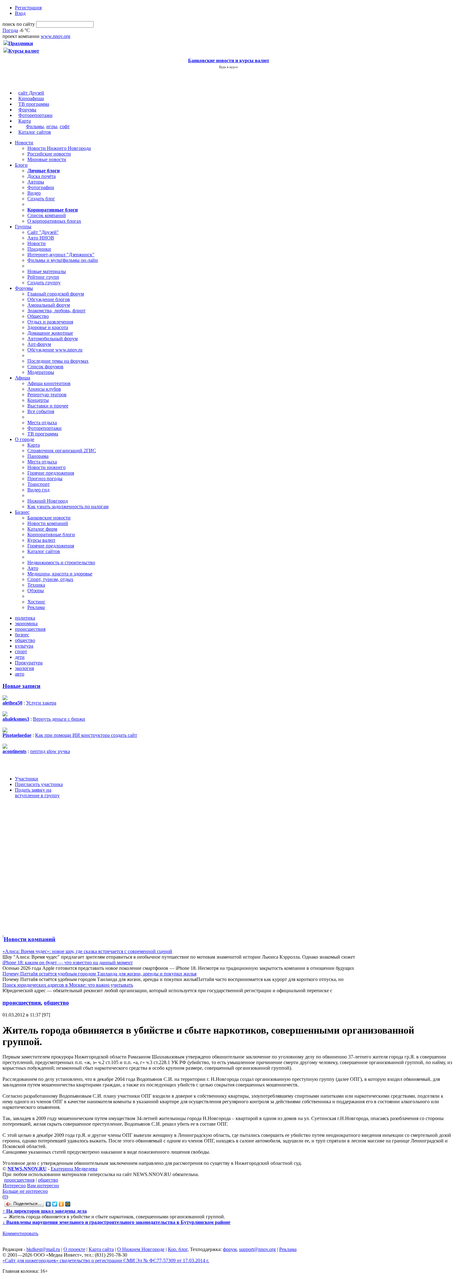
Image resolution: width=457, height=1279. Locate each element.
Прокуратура (29, 662)
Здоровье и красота (47, 327)
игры (51, 126)
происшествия (30, 629)
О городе (24, 439)
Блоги (21, 165)
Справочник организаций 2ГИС (61, 450)
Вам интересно (43, 1185)
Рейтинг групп (43, 277)
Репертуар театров (47, 394)
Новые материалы (46, 271)
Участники (26, 778)
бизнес (22, 634)
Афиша (22, 377)
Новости (24, 142)
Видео (34, 193)
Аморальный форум (48, 305)
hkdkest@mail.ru (43, 1249)
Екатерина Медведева (74, 1168)
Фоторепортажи (35, 115)
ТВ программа (33, 104)
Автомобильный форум (52, 338)
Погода (10, 30)
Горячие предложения (50, 473)
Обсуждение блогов (48, 299)
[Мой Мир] (68, 1204)
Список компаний (46, 215)
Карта (24, 120)
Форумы (27, 109)
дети (20, 657)
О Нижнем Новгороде (140, 1249)
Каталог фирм (42, 529)
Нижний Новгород (47, 501)
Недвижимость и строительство (61, 562)
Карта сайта (101, 1249)
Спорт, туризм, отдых (50, 579)
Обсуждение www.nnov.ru (54, 349)
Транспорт (38, 484)
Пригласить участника (39, 784)
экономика (26, 623)
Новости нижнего (46, 467)
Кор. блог (177, 1249)
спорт (21, 651)
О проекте (74, 1249)
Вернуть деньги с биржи (59, 719)
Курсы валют (41, 540)
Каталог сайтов (34, 132)
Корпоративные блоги (51, 534)
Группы (23, 226)
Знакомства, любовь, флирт (56, 310)
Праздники (39, 249)
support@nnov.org (257, 1249)
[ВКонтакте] (48, 1204)
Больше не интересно (25, 1191)
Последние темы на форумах (58, 361)
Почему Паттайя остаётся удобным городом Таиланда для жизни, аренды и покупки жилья (99, 973)
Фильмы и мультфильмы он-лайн (62, 260)
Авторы (35, 181)
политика (25, 618)
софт (65, 126)
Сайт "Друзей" (43, 232)
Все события (40, 411)
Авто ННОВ (40, 237)
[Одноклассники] (61, 1204)
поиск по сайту (18, 24)
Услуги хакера (41, 702)
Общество (38, 316)
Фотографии (40, 187)
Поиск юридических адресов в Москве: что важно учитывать (67, 985)
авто (19, 674)
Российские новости (49, 153)
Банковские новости (49, 517)
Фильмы (35, 126)
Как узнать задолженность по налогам (67, 506)
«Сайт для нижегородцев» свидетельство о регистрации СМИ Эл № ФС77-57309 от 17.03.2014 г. (105, 1260)
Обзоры (35, 590)
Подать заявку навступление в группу (37, 792)
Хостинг (36, 601)
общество (25, 640)
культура (24, 646)
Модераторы (40, 372)
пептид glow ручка (50, 751)
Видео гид (38, 489)
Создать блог (41, 198)
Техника (36, 585)
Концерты (38, 400)
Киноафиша (31, 98)
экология (24, 668)
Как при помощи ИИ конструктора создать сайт (86, 735)
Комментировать (20, 1233)
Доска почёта (41, 176)
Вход (20, 13)
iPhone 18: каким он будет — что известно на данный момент (67, 962)
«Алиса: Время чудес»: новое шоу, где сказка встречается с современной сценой (87, 951)
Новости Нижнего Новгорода (59, 148)
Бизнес (22, 512)
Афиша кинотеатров (49, 383)
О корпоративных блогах (54, 221)
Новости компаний (47, 523)
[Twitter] (55, 1204)
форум (230, 1249)
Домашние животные (50, 333)
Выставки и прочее (47, 405)
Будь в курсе (228, 67)
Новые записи (21, 686)
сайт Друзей (31, 92)
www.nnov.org (55, 36)
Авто (32, 568)
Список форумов (45, 366)
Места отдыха (42, 422)
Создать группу (44, 282)
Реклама (36, 607)
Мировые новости (46, 159)
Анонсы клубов (44, 389)
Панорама (37, 456)
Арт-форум (39, 344)
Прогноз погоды (44, 478)
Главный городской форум (55, 293)
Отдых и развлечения (50, 321)
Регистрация (28, 7)
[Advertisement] (39, 865)
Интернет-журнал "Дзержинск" (61, 254)
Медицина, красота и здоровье (59, 573)
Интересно (14, 1185)
